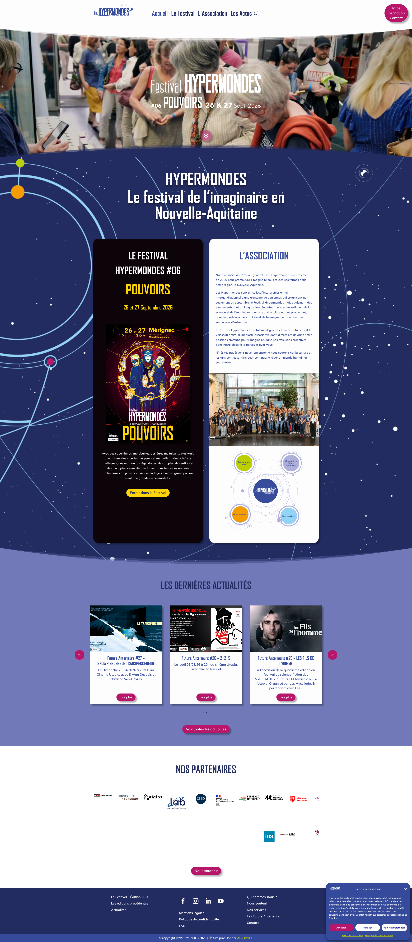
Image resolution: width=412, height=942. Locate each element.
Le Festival (183, 13)
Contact (253, 923)
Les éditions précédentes (129, 903)
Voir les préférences (394, 927)
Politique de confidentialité (379, 935)
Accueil (160, 13)
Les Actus (241, 13)
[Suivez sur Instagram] (195, 901)
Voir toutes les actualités (206, 729)
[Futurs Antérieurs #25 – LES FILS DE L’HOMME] (126, 628)
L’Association (212, 13)
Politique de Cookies (352, 935)
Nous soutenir (206, 870)
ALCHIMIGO (245, 938)
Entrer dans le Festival (148, 492)
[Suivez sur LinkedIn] (208, 901)
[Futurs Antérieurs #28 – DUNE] (286, 628)
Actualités (118, 910)
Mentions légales (191, 913)
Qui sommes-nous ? (262, 897)
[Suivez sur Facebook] (183, 901)
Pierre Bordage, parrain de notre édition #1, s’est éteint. (206, 660)
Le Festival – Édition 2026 (130, 897)
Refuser (367, 927)
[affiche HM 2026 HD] (211, 146)
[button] (405, 889)
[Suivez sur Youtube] (220, 901)
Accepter (341, 927)
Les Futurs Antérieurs (263, 916)
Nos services (256, 910)
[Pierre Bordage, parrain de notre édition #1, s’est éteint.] (206, 628)
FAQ (182, 926)
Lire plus (126, 697)
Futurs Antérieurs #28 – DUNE (286, 658)
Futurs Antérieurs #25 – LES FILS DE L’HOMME (126, 660)
